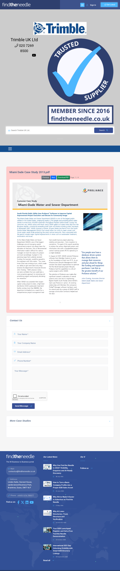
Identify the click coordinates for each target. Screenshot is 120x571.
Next (53, 177)
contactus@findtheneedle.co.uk (21, 471)
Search (102, 130)
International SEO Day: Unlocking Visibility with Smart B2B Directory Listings (63, 549)
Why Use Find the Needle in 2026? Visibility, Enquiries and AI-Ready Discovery (63, 469)
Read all (47, 560)
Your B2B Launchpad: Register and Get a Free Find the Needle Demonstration (63, 532)
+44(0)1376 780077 (25, 495)
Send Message (21, 406)
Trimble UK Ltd (24, 39)
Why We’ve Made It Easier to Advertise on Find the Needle (63, 499)
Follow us (84, 468)
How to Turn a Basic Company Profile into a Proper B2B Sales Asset (63, 485)
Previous (46, 177)
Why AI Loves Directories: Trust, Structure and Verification (60, 515)
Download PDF (63, 177)
